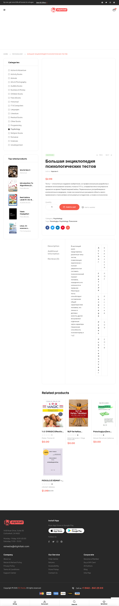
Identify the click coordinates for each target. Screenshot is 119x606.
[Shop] (15, 602)
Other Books (16, 121)
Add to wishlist (90, 207)
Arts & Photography (18, 82)
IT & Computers (17, 106)
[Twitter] (106, 2)
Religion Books (17, 133)
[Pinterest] (114, 2)
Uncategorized (17, 145)
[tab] (53, 246)
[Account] (44, 602)
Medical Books (17, 117)
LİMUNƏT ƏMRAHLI (48, 487)
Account (44, 604)
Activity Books (16, 74)
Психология (73, 221)
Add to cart (71, 207)
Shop (15, 604)
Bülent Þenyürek (73, 438)
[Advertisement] (59, 32)
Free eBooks (16, 98)
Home (5, 54)
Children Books (17, 94)
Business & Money (18, 90)
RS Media (22, 588)
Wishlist (104, 604)
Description (53, 246)
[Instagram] (110, 2)
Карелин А (54, 171)
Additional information (53, 252)
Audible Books (16, 86)
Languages (15, 110)
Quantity (48, 202)
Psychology (17, 54)
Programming (16, 125)
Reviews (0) (53, 259)
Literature (14, 113)
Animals (14, 78)
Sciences (14, 141)
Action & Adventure (18, 70)
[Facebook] (102, 2)
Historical (15, 102)
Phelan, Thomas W (48, 438)
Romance (14, 137)
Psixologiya (54, 221)
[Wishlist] (104, 602)
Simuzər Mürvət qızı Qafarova (103, 438)
